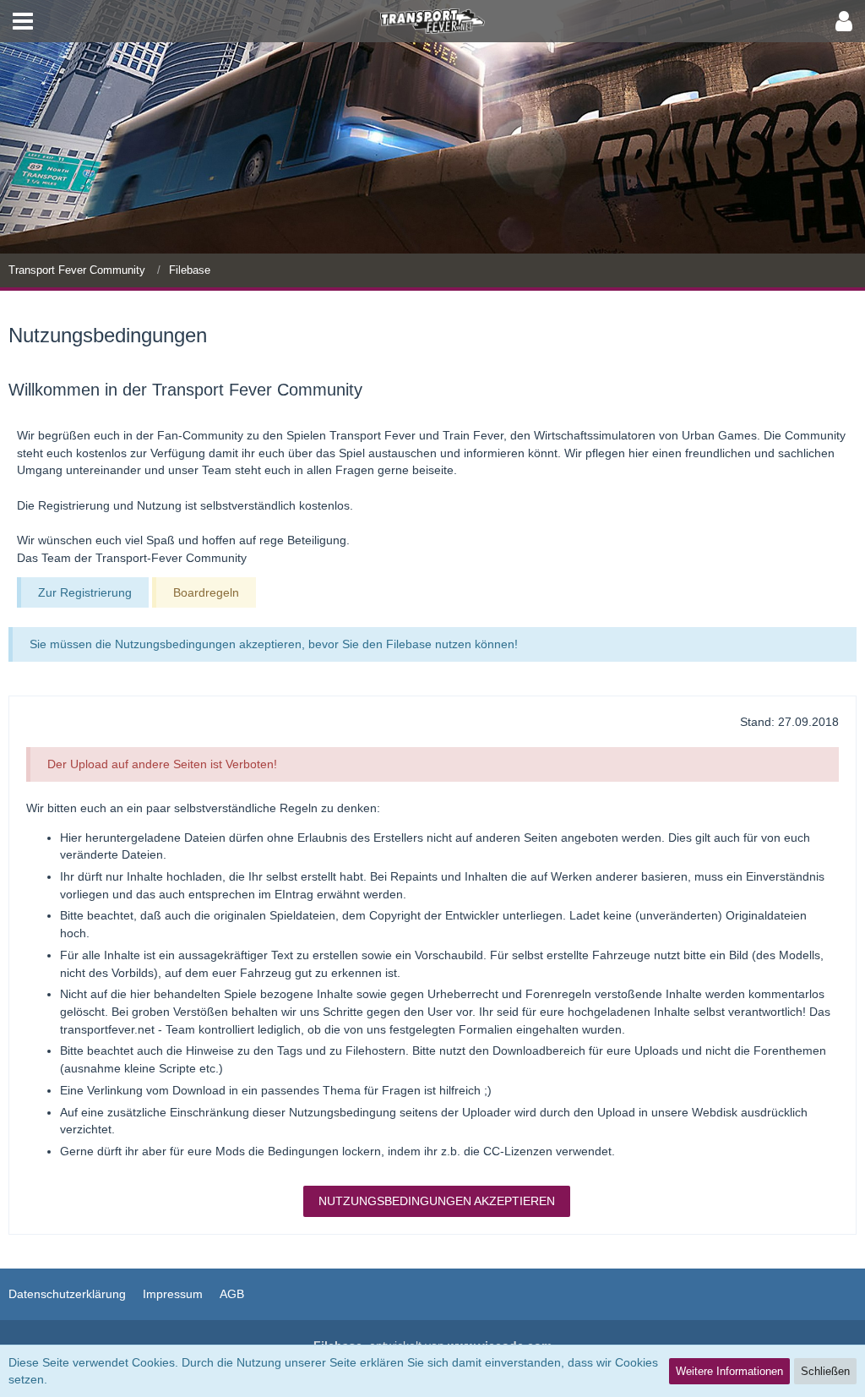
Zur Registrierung (85, 592)
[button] (22, 21)
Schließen (825, 1371)
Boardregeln (206, 592)
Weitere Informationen (729, 1371)
